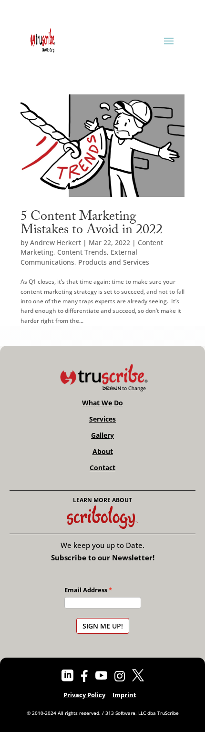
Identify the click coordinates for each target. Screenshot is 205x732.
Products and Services (113, 262)
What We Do (102, 403)
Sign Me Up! (102, 625)
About (102, 451)
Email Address (85, 590)
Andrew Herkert (55, 242)
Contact (102, 468)
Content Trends (82, 252)
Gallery (102, 435)
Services (102, 419)
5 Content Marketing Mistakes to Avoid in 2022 (91, 224)
